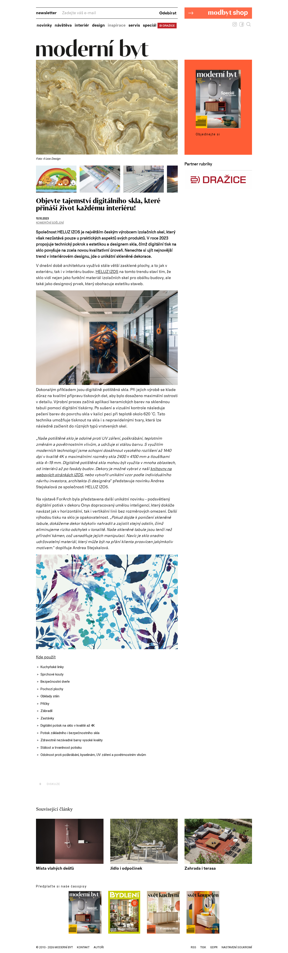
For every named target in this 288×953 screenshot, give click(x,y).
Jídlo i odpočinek (126, 869)
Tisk (203, 947)
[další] (174, 179)
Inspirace (117, 25)
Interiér (82, 25)
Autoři (99, 947)
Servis (134, 25)
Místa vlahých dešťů (55, 869)
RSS (193, 947)
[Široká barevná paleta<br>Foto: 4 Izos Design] (101, 191)
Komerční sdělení (50, 222)
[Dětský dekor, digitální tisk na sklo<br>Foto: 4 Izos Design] (58, 191)
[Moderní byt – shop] (218, 25)
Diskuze (49, 784)
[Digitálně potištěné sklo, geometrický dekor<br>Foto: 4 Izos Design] (145, 191)
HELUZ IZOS (107, 272)
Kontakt (83, 947)
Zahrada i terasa (200, 869)
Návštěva (63, 25)
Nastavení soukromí (237, 947)
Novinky (44, 25)
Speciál (149, 25)
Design (98, 25)
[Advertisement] (88, 774)
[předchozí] (40, 179)
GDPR (214, 947)
